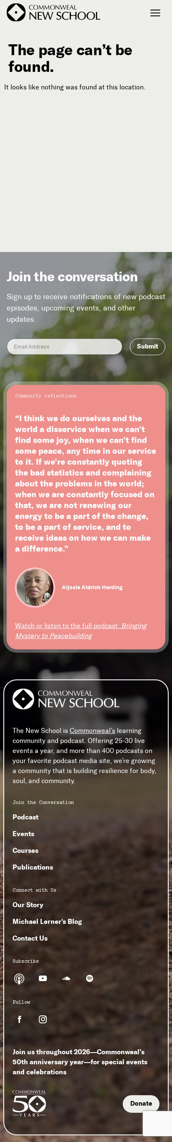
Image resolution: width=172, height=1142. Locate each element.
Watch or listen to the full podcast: (81, 631)
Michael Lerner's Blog (47, 921)
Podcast (25, 817)
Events (23, 833)
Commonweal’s (92, 731)
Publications (33, 867)
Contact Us (30, 938)
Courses (25, 850)
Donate (141, 1103)
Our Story (28, 904)
